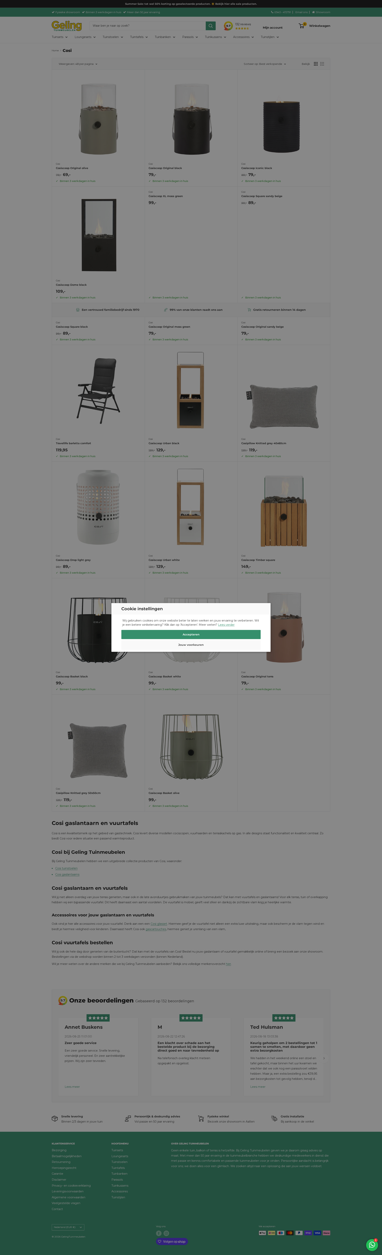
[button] (191, 645)
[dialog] (191, 627)
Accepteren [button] (191, 634)
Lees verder (226, 625)
